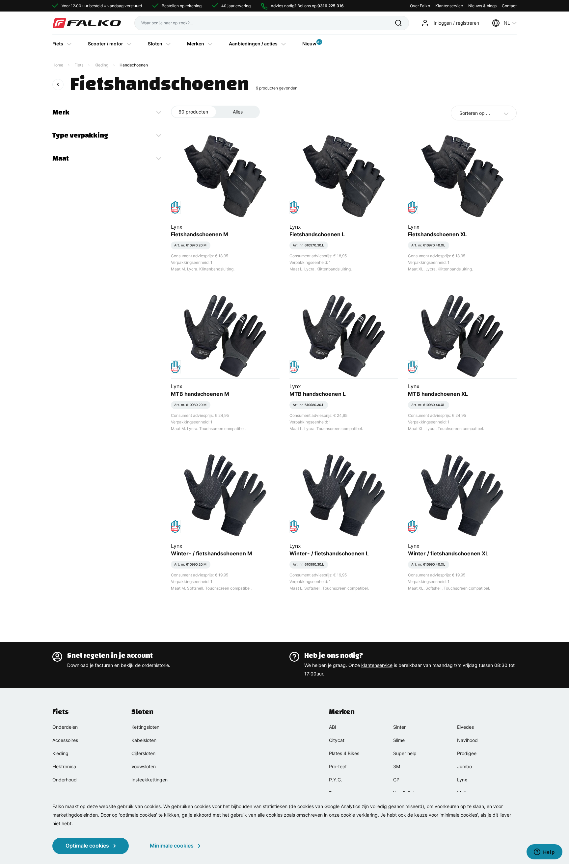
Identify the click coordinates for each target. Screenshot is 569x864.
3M (396, 766)
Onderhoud (64, 779)
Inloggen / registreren (456, 23)
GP (396, 779)
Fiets (57, 43)
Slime (399, 740)
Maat (60, 158)
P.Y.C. (335, 779)
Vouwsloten (143, 766)
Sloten (155, 43)
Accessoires (65, 740)
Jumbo (464, 766)
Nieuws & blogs (482, 5)
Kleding (101, 65)
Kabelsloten (143, 740)
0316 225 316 (330, 5)
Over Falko (420, 5)
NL (507, 23)
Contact (509, 5)
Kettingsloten (145, 727)
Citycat (336, 740)
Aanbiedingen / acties (253, 43)
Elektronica (64, 766)
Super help (405, 753)
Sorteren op (474, 113)
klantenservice (377, 665)
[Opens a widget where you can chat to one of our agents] (544, 852)
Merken (195, 43)
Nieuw (309, 43)
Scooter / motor (105, 43)
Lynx (462, 779)
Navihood (467, 740)
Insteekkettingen (149, 779)
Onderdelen (65, 727)
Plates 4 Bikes (344, 753)
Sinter (399, 727)
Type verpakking (80, 135)
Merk (60, 112)
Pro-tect (338, 766)
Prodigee (466, 753)
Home (57, 65)
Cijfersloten (143, 753)
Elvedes (465, 727)
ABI (332, 727)
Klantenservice (449, 5)
